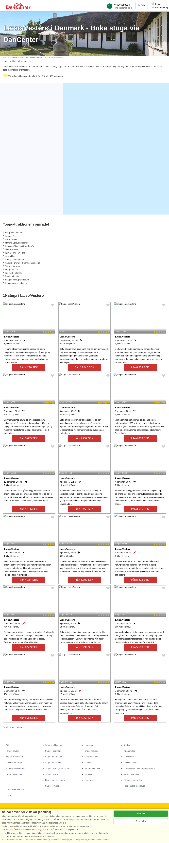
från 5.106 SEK (29, 509)
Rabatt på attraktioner (15, 768)
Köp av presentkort (14, 757)
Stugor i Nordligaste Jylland (57, 768)
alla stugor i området (15, 727)
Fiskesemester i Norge (55, 780)
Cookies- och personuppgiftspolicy (139, 768)
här (76, 829)
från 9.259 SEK (84, 438)
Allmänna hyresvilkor (133, 780)
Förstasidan (15, 57)
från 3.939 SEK (84, 647)
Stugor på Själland (53, 757)
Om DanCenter (91, 757)
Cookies (88, 763)
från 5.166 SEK (140, 647)
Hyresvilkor (89, 774)
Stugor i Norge (51, 774)
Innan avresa (90, 745)
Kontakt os (128, 745)
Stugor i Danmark (53, 751)
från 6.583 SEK (29, 647)
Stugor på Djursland (54, 763)
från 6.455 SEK (84, 509)
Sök (142, 5)
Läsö (48, 57)
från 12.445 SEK (84, 367)
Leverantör (89, 780)
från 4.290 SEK (29, 367)
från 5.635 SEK (29, 438)
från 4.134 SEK (29, 579)
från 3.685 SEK (140, 509)
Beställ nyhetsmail (14, 774)
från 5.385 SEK (29, 718)
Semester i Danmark (54, 745)
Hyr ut (8, 795)
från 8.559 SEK (140, 367)
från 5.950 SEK (84, 718)
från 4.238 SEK (140, 718)
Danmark (24, 57)
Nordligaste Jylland (37, 57)
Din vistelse (129, 757)
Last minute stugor (14, 763)
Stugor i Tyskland (53, 786)
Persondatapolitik (92, 768)
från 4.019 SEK (140, 438)
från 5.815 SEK (140, 579)
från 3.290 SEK (84, 579)
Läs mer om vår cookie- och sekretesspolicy (21, 829)
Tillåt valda (141, 821)
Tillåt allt (141, 813)
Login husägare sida (15, 789)
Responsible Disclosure (134, 786)
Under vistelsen (91, 751)
